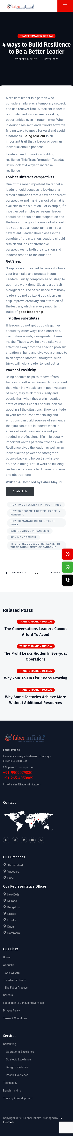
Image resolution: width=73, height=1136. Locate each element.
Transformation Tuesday (36, 36)
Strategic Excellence (18, 1059)
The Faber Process (16, 987)
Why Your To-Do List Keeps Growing (35, 678)
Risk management (23, 537)
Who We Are (12, 972)
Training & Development (18, 1098)
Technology (10, 1082)
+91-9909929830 (17, 772)
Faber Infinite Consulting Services (23, 1002)
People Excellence (17, 1075)
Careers (8, 995)
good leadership (30, 312)
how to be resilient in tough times (36, 504)
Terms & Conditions (15, 1018)
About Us (8, 965)
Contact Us (20, 491)
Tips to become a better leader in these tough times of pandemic (35, 545)
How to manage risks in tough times (33, 523)
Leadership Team (15, 980)
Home (7, 957)
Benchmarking (12, 1090)
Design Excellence (17, 1067)
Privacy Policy (11, 1010)
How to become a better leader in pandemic (35, 513)
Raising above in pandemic (30, 531)
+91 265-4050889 (18, 778)
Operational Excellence (20, 1051)
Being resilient (34, 136)
